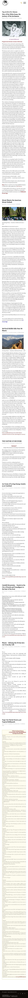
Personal (14, 18)
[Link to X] (20, 994)
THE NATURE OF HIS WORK (12, 441)
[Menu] (24, 3)
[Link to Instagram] (25, 994)
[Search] (20, 3)
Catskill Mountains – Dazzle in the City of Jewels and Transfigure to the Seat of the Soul (13, 587)
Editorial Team (21, 332)
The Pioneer (19, 186)
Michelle (20, 18)
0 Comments (10, 487)
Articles (11, 18)
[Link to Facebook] (18, 994)
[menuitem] (20, 3)
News (19, 487)
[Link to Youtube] (23, 994)
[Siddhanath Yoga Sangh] (11, 3)
